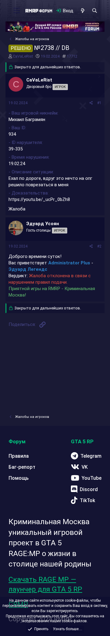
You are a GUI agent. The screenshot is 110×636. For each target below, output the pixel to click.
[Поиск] (95, 11)
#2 (99, 246)
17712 (72, 56)
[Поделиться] (91, 103)
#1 (99, 103)
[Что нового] (82, 11)
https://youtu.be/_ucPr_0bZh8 (39, 199)
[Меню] (16, 10)
